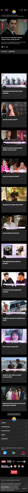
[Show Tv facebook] (2, 47)
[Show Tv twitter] (4, 47)
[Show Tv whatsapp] (7, 47)
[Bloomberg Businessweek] (6, 466)
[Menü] (2, 10)
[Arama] (26, 10)
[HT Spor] (14, 461)
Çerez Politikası (5, 486)
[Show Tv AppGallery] (23, 453)
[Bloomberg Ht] (21, 461)
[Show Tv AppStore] (4, 453)
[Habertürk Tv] (9, 461)
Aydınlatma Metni (5, 487)
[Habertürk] (3, 461)
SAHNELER (12, 51)
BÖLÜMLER (4, 51)
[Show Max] (22, 466)
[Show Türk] (19, 466)
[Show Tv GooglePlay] (14, 453)
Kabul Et (24, 488)
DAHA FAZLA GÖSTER (14, 414)
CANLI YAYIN (6, 10)
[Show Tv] (14, 12)
